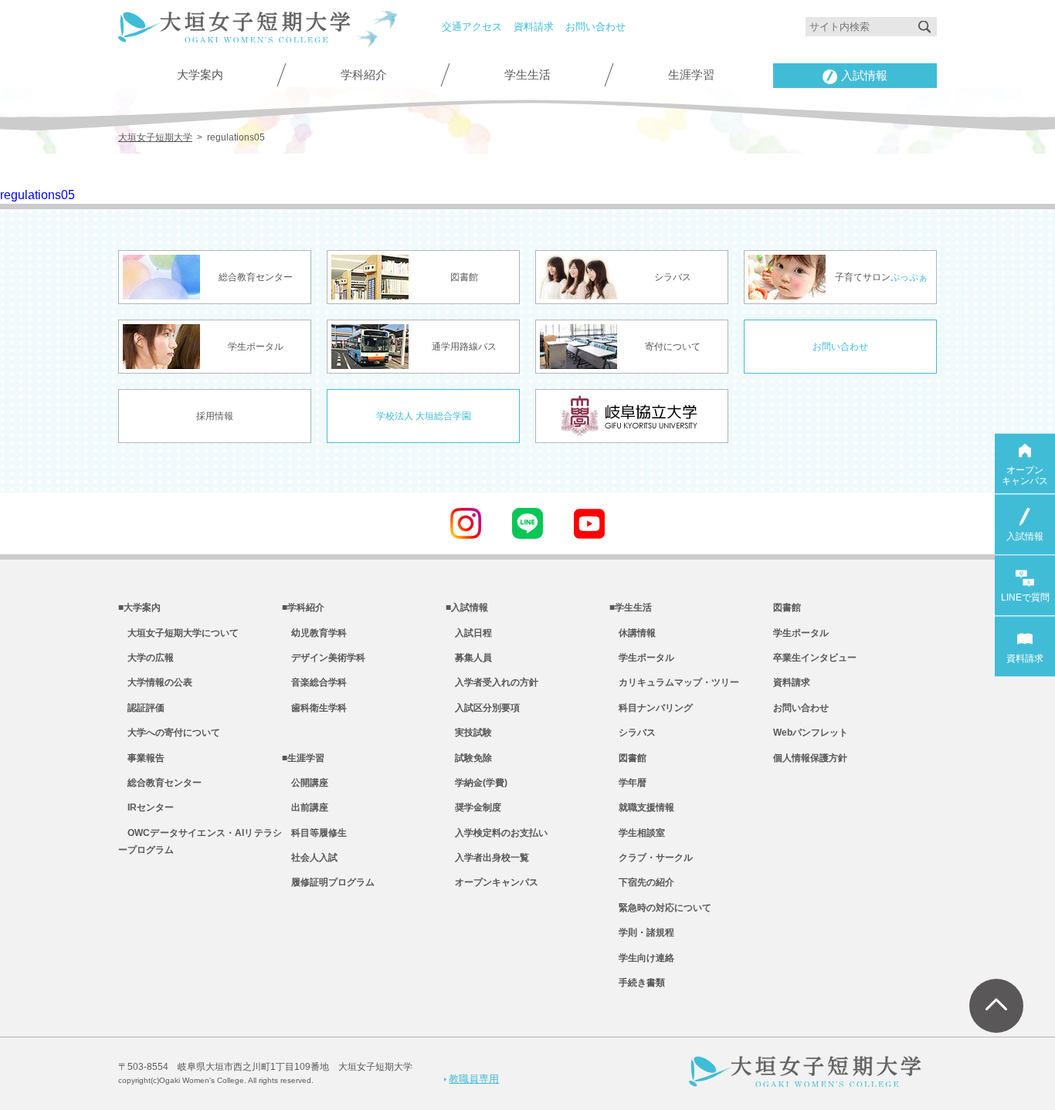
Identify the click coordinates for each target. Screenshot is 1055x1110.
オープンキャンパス (492, 882)
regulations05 (37, 194)
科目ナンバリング (651, 707)
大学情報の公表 (155, 682)
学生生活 (527, 75)
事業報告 (141, 758)
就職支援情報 (641, 807)
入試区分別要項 (483, 707)
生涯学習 (691, 75)
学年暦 (627, 782)
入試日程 (469, 633)
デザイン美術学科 (323, 657)
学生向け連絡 (641, 958)
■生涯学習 (303, 758)
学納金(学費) (476, 782)
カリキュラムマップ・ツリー (674, 682)
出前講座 (305, 807)
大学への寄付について (169, 732)
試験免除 (469, 758)
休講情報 (632, 633)
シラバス (632, 732)
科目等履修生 (314, 832)
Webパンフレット (810, 732)
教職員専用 (474, 1079)
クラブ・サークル (651, 857)
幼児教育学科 (314, 633)
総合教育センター (160, 782)
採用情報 (214, 416)
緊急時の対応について (660, 907)
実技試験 (469, 732)
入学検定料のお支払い (497, 832)
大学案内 (200, 75)
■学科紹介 (303, 607)
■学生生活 (630, 607)
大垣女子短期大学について (178, 633)
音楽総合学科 (314, 682)
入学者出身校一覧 (487, 857)
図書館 (627, 758)
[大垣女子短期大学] (234, 33)
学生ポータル (641, 657)
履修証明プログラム (328, 882)
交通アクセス (472, 26)
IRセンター (146, 807)
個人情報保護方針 (810, 758)
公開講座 (305, 782)
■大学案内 (139, 607)
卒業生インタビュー (815, 657)
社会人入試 (310, 857)
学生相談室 (637, 832)
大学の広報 (146, 657)
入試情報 (864, 75)
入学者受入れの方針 (492, 682)
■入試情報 (467, 607)
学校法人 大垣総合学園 (423, 416)
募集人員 (469, 657)
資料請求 (534, 26)
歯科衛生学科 (314, 707)
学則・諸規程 (641, 932)
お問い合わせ (595, 26)
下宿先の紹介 (641, 882)
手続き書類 (637, 982)
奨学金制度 (473, 807)
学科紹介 (364, 75)
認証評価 (141, 707)
